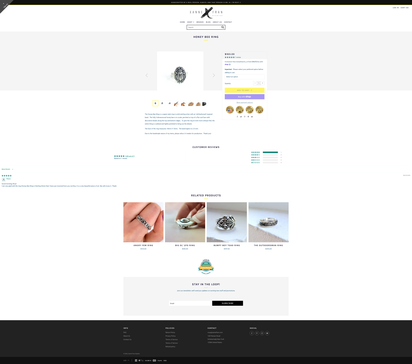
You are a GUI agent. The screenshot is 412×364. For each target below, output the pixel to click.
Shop (189, 22)
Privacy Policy (171, 336)
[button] (230, 57)
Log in (396, 8)
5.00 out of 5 (129, 156)
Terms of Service (172, 339)
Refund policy (170, 347)
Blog (208, 22)
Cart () (405, 8)
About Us (217, 22)
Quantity (228, 83)
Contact (228, 22)
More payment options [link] (245, 102)
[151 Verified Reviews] (206, 275)
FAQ (124, 332)
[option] (180, 74)
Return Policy (170, 332)
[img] (6, 176)
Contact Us (127, 339)
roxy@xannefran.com (215, 332)
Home (182, 22)
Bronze (200, 22)
